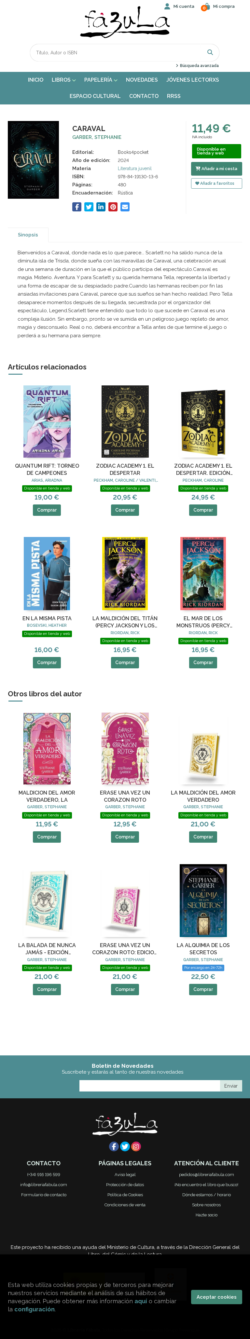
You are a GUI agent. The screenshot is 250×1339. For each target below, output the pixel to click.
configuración (34, 1309)
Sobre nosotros (206, 1204)
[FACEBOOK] (114, 1146)
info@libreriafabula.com (43, 1184)
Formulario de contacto (43, 1194)
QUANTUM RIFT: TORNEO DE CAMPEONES (47, 469)
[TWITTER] (125, 1146)
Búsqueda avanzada (198, 65)
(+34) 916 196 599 (43, 1174)
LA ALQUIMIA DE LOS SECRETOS (203, 949)
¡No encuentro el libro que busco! (206, 1184)
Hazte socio (206, 1214)
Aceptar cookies (217, 1297)
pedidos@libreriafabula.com (206, 1174)
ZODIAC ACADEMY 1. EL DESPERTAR (125, 469)
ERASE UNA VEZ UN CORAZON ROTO (125, 796)
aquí (140, 1301)
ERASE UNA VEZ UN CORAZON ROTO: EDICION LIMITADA (125, 949)
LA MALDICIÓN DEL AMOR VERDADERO (203, 796)
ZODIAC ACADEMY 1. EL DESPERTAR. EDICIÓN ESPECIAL (203, 470)
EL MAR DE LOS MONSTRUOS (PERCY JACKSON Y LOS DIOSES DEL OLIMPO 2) (203, 622)
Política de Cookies (125, 1194)
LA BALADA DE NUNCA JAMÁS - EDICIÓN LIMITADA (47, 949)
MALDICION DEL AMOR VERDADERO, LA (47, 796)
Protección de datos (125, 1184)
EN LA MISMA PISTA (47, 618)
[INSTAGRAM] (136, 1146)
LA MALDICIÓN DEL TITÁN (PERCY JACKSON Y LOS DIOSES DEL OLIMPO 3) (125, 622)
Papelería (99, 80)
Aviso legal (125, 1174)
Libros (62, 80)
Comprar (47, 510)
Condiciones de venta (125, 1204)
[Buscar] (210, 52)
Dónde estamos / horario (206, 1194)
